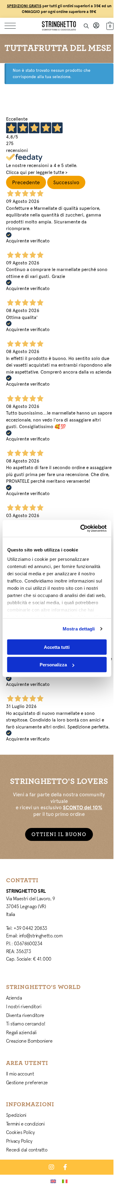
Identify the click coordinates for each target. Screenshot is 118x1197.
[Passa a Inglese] (53, 1181)
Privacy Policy (19, 1141)
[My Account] (96, 26)
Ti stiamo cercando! (25, 1023)
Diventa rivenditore (25, 1015)
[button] (109, 25)
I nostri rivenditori (23, 1006)
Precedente (26, 182)
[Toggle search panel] (86, 26)
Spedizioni (16, 1115)
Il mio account (20, 1073)
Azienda (14, 997)
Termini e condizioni (25, 1123)
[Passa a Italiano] (64, 1181)
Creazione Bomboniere (29, 1041)
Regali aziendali (21, 1032)
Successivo (66, 182)
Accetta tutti (57, 646)
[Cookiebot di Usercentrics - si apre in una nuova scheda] (81, 528)
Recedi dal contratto (27, 1149)
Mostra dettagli (79, 628)
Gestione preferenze (27, 1082)
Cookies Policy (20, 1132)
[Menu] (14, 25)
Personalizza (53, 664)
